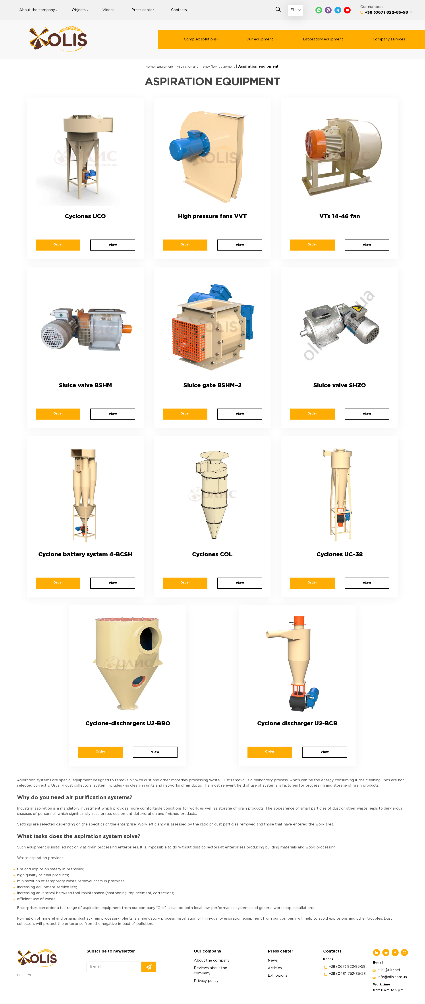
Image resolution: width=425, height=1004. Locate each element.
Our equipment (259, 39)
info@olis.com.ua (392, 977)
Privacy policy (206, 980)
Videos (108, 10)
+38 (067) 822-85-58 (386, 12)
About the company (37, 10)
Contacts (179, 10)
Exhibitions (277, 975)
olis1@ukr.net (388, 970)
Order (58, 244)
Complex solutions (200, 39)
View (113, 245)
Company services (389, 39)
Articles (275, 968)
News (273, 960)
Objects (79, 10)
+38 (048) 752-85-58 (347, 973)
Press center (142, 10)
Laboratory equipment (323, 39)
